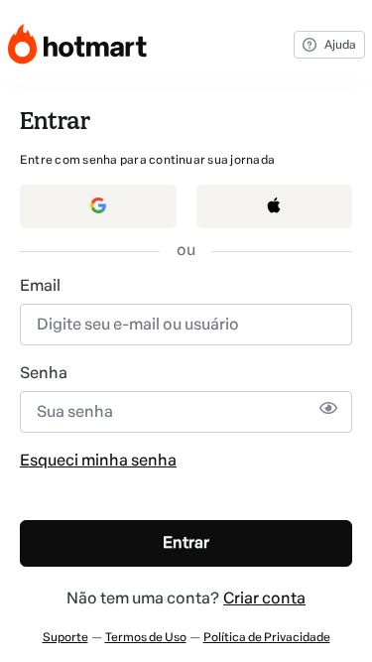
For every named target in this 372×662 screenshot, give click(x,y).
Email (40, 285)
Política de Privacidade (266, 637)
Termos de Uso (145, 637)
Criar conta (264, 598)
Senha (43, 372)
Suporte (65, 637)
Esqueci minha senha (98, 460)
